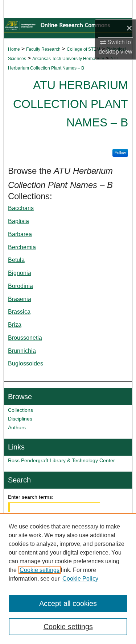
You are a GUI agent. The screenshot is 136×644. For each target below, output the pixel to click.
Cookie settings (39, 570)
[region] (68, 578)
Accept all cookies (68, 603)
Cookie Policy (80, 579)
